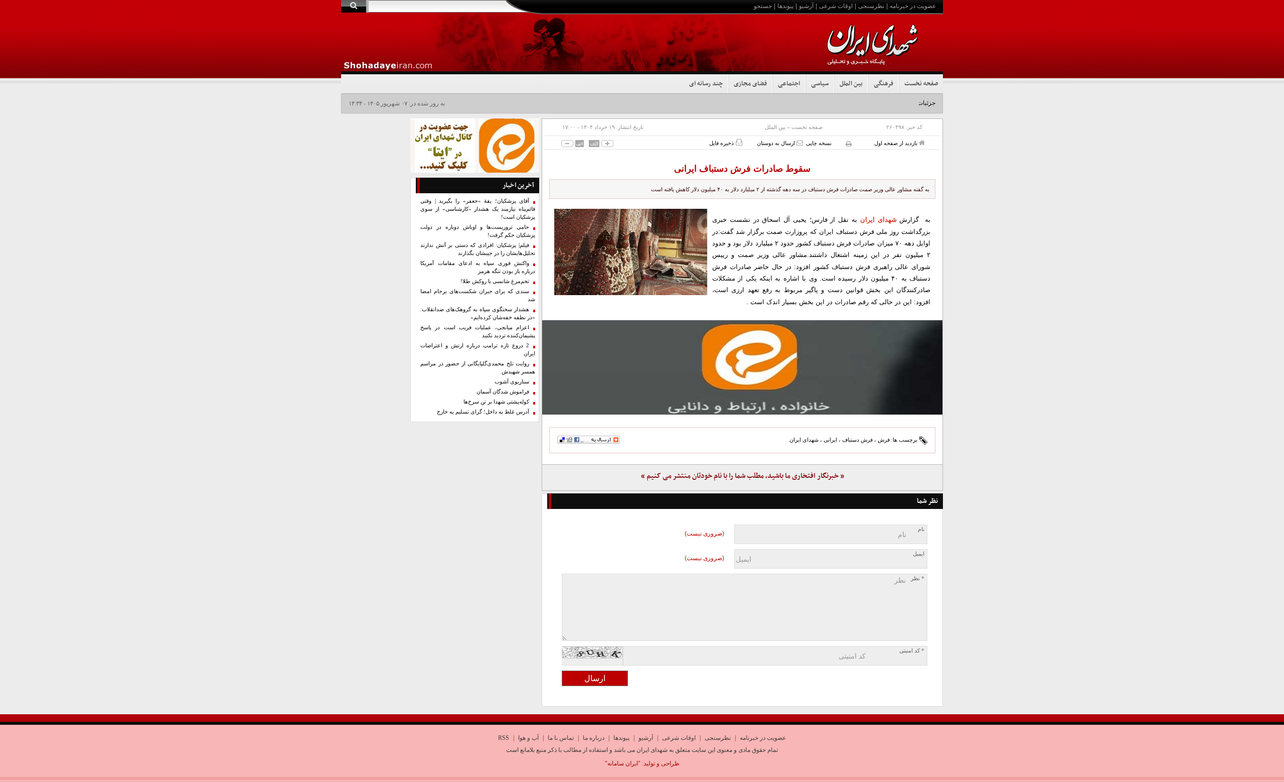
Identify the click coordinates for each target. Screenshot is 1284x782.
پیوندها (785, 6)
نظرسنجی (871, 6)
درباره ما (593, 737)
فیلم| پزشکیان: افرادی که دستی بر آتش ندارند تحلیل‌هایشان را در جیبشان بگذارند (477, 249)
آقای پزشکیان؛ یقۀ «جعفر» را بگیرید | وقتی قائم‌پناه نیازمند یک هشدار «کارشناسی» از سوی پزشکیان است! (477, 209)
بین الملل (851, 83)
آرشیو (806, 6)
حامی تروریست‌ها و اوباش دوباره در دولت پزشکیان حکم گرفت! (477, 231)
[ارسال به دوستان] (799, 143)
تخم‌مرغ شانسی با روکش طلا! (494, 281)
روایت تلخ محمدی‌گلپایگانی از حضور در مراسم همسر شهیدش (477, 367)
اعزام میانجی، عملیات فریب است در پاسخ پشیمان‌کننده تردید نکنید (477, 331)
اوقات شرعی (836, 6)
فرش (884, 440)
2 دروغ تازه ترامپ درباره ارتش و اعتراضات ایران (477, 349)
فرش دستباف (857, 440)
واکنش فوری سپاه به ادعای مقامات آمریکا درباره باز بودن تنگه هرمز (477, 267)
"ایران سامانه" (622, 763)
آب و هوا (528, 737)
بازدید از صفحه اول (896, 143)
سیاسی (820, 83)
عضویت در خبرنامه (913, 6)
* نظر (917, 578)
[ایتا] (742, 367)
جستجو (763, 6)
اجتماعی (789, 83)
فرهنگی (883, 83)
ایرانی (830, 440)
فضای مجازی (750, 83)
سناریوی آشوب (512, 381)
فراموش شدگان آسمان (502, 392)
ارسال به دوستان (776, 143)
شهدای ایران (804, 440)
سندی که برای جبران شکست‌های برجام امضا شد (477, 295)
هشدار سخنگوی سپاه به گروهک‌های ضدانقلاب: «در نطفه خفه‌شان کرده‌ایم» (477, 313)
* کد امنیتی (911, 651)
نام (921, 529)
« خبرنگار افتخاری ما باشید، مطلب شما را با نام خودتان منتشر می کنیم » (742, 476)
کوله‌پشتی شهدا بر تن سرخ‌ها (496, 402)
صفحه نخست (921, 83)
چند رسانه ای (706, 83)
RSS (503, 737)
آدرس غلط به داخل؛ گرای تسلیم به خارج (483, 412)
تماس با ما (561, 737)
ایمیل (918, 554)
